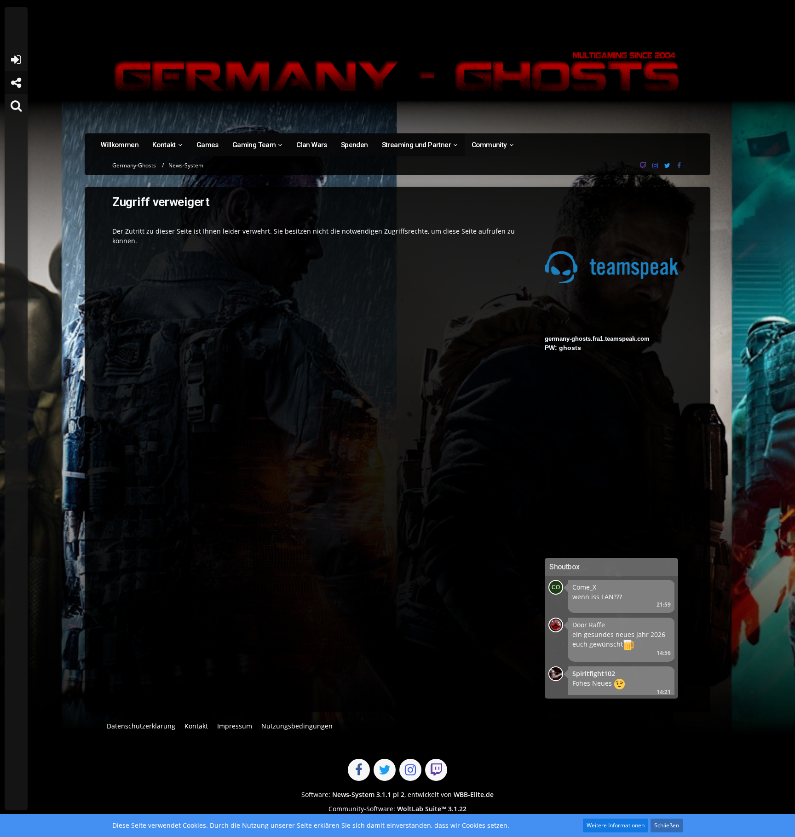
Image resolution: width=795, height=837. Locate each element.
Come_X (584, 587)
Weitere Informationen (616, 825)
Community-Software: (397, 808)
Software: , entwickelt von (397, 794)
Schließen (666, 825)
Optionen (654, 619)
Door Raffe (588, 624)
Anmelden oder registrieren (16, 59)
